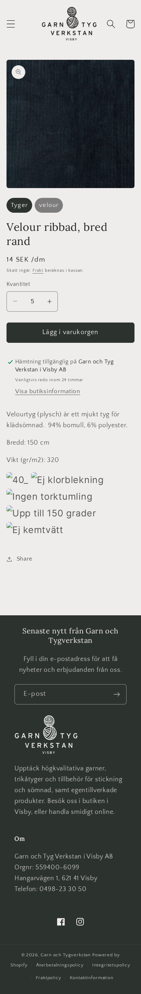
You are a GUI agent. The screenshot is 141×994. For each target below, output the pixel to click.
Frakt (38, 270)
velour (49, 205)
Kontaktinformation (92, 977)
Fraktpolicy (48, 977)
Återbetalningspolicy (60, 965)
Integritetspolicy (111, 965)
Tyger (19, 205)
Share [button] (25, 559)
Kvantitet (18, 284)
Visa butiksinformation (47, 391)
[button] (11, 24)
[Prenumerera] (116, 694)
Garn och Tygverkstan (65, 954)
